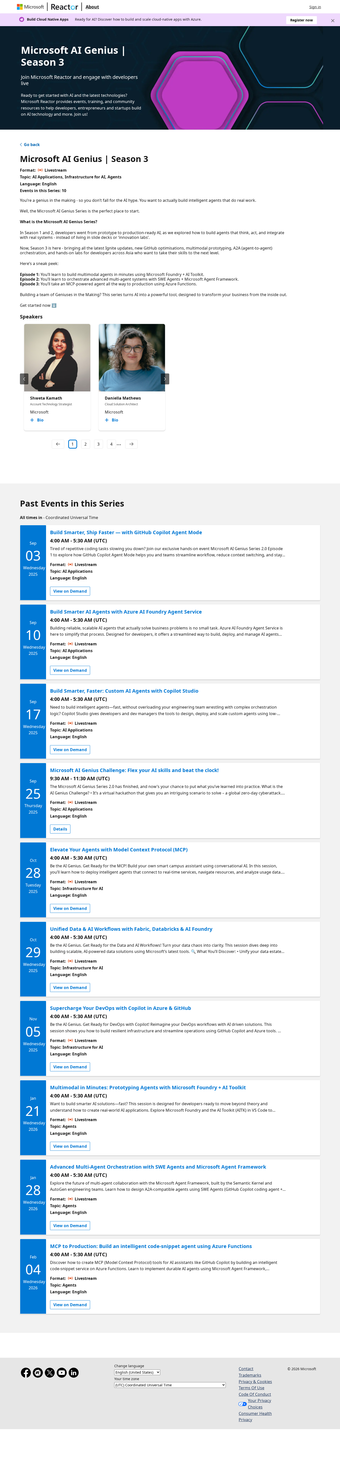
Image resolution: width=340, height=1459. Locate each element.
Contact (246, 1368)
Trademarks (250, 1375)
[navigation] (58, 444)
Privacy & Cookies (255, 1381)
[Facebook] (27, 1374)
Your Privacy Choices (259, 1404)
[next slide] (165, 378)
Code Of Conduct (255, 1394)
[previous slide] (24, 378)
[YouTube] (63, 1374)
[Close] (333, 21)
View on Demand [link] (70, 591)
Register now (301, 20)
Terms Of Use (251, 1388)
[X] (51, 1374)
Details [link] (60, 829)
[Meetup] (39, 1374)
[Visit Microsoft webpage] (31, 6)
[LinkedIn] (75, 1374)
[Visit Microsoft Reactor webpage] (64, 6)
